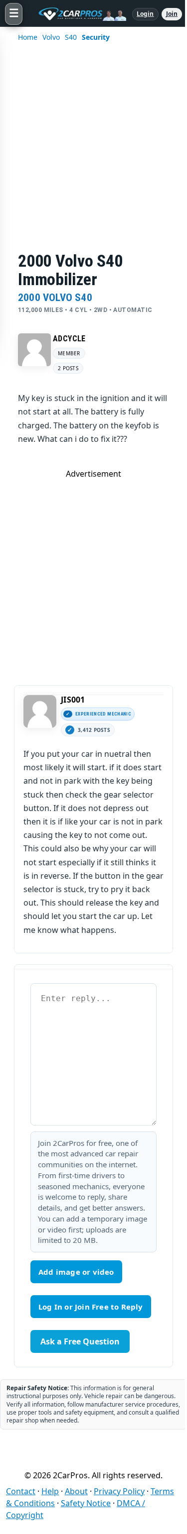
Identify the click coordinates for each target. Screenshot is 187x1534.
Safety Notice (86, 1503)
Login (145, 13)
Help (50, 1491)
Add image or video (76, 1272)
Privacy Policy (119, 1491)
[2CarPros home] (77, 13)
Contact (20, 1491)
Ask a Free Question (80, 1341)
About (76, 1491)
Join (172, 13)
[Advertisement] (93, 153)
